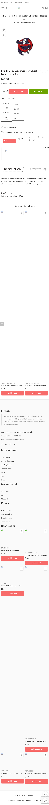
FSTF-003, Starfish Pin (10, 550)
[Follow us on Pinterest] (6, 444)
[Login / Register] (43, 8)
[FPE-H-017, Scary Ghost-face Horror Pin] (46, 71)
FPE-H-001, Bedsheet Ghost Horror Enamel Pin (12, 385)
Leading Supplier (7, 465)
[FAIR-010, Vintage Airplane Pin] (36, 760)
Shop (3, 480)
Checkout (4, 499)
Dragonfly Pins (30, 739)
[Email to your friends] (34, 140)
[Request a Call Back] (45, 794)
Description (12, 169)
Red (31, 729)
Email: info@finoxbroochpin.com (12, 439)
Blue (31, 726)
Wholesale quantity (7, 461)
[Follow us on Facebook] (2, 444)
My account (5, 491)
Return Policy (5, 522)
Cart (2, 495)
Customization (6, 468)
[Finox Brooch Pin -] (24, 8)
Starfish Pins (5, 548)
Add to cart (18, 92)
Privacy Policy (6, 510)
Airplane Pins (29, 771)
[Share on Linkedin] (43, 137)
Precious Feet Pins (31, 553)
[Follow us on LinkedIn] (14, 444)
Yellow (31, 733)
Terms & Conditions (24, 800)
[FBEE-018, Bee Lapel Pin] (12, 573)
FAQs (3, 472)
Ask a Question (9, 127)
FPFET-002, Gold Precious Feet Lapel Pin (36, 555)
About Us (11, 800)
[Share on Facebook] (34, 137)
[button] (12, 393)
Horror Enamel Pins (28, 22)
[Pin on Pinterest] (38, 137)
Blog (2, 476)
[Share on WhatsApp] (29, 140)
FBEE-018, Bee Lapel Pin (11, 586)
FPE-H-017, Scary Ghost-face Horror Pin (36, 385)
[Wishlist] (4, 30)
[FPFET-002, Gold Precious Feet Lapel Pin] (36, 539)
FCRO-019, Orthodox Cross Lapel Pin (12, 773)
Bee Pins (3, 583)
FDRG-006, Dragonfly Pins (35, 741)
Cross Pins (4, 771)
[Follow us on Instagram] (10, 444)
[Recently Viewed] (45, 800)
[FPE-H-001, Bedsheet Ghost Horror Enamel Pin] (12, 295)
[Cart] (46, 8)
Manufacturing (6, 457)
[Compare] (4, 35)
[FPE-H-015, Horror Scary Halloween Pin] (41, 71)
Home (16, 22)
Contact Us (37, 800)
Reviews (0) (38, 169)
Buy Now (38, 92)
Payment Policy (6, 514)
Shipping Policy (6, 518)
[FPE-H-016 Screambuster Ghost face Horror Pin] (24, 46)
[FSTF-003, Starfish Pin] (12, 537)
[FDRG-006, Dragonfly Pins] (36, 651)
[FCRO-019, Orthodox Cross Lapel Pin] (12, 760)
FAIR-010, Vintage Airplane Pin (36, 773)
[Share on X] (29, 137)
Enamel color (29, 723)
